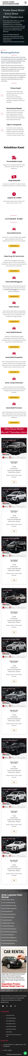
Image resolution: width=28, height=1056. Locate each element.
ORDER (14, 531)
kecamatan (10, 41)
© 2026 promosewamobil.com (14, 1054)
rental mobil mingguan (11, 289)
